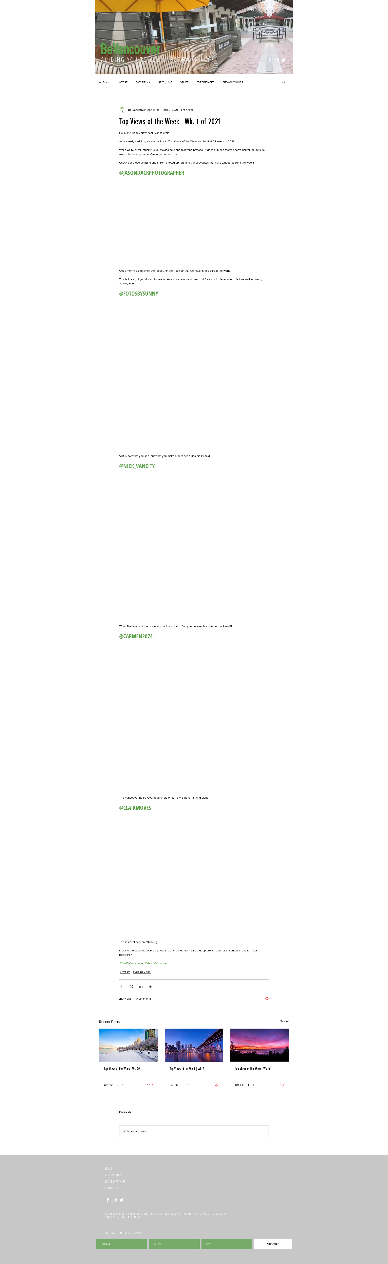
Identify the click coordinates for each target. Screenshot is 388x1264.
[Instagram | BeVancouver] (276, 60)
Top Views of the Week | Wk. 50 (253, 1053)
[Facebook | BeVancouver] (270, 60)
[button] (284, 82)
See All (284, 1005)
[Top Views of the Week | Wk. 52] (128, 1029)
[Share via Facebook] (121, 970)
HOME (251, 10)
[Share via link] (151, 970)
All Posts (104, 82)
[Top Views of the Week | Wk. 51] (194, 1029)
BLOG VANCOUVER (257, 17)
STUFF (184, 82)
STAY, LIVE (165, 82)
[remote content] (194, 243)
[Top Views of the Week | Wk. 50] (259, 1029)
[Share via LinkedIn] (141, 970)
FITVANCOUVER (232, 82)
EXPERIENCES (205, 82)
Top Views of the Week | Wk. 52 (122, 1053)
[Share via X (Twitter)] (131, 970)
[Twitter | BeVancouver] (283, 60)
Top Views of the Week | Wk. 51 (187, 1053)
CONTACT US (254, 30)
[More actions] (266, 109)
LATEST (123, 82)
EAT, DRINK (143, 82)
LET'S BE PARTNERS (257, 23)
